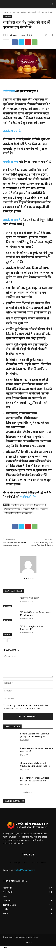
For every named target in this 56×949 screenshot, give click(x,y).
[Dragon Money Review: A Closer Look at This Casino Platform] (10, 782)
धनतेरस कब (9, 91)
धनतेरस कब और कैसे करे (30, 509)
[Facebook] (15, 42)
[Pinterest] (28, 42)
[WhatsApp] (34, 42)
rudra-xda (13, 35)
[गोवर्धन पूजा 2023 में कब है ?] (10, 602)
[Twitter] (21, 42)
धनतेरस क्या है (12, 131)
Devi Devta (14, 12)
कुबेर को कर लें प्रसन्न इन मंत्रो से (36, 505)
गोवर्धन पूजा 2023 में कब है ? (30, 598)
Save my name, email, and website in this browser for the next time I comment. (25, 707)
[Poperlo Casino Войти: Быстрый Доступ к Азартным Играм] (10, 737)
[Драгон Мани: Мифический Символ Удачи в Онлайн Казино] (10, 767)
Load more (27, 792)
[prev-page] (4, 640)
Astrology (7, 606)
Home (5, 12)
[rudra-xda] (5, 35)
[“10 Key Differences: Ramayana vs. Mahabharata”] (10, 616)
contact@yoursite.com (24, 870)
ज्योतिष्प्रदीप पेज (28, 496)
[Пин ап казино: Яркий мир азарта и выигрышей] (10, 752)
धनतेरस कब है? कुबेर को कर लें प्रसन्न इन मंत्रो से (18, 513)
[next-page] (9, 640)
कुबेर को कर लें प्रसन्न (17, 505)
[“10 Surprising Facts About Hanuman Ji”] (10, 630)
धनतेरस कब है (11, 220)
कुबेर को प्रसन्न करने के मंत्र (12, 509)
